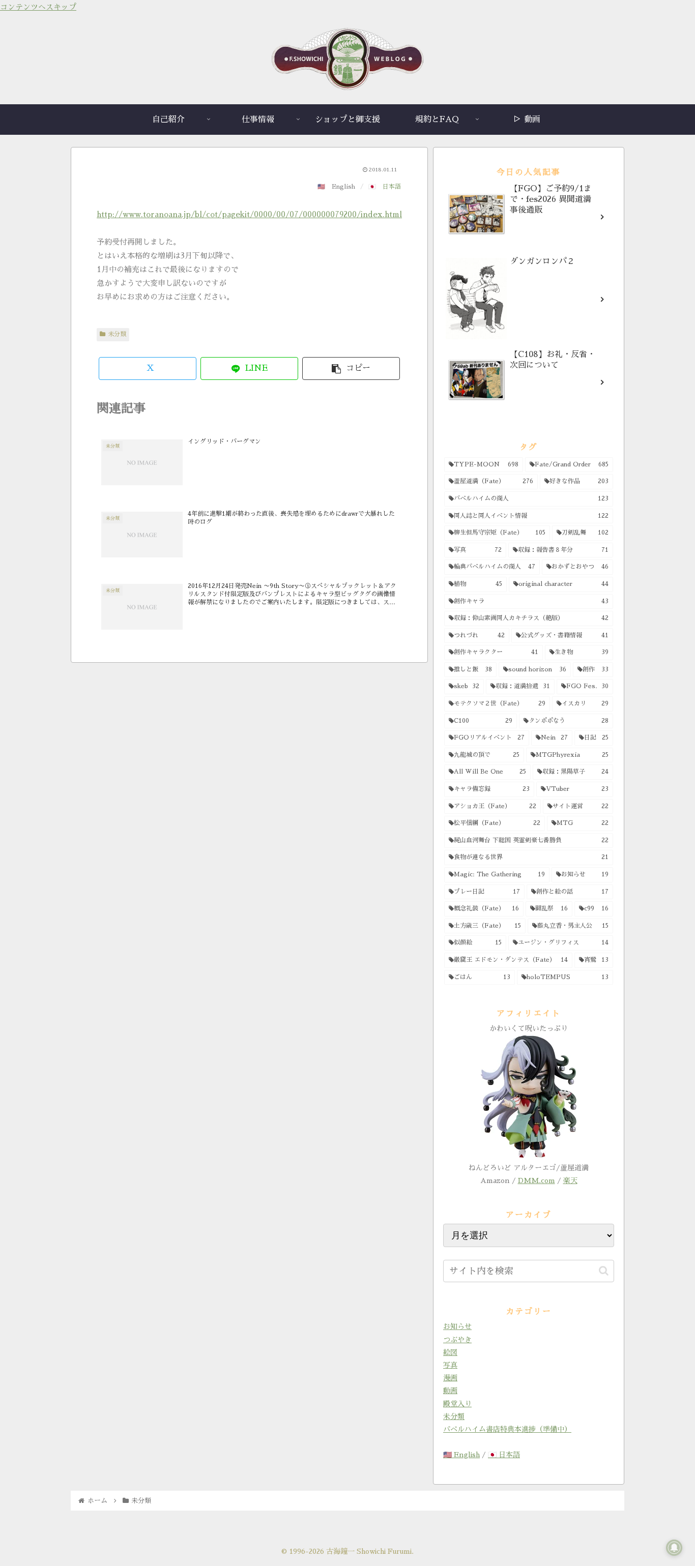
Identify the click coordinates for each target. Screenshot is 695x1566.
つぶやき (457, 1339)
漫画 (450, 1377)
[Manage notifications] (674, 1548)
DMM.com (536, 1180)
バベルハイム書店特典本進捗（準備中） (507, 1429)
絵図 (450, 1352)
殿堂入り (457, 1403)
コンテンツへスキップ (38, 7)
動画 (450, 1390)
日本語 (392, 187)
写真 (450, 1365)
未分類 (117, 334)
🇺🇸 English (461, 1454)
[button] (351, 368)
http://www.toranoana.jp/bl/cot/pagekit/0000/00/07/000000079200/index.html (249, 214)
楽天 (570, 1180)
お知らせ (457, 1326)
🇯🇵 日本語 (504, 1454)
